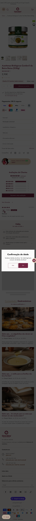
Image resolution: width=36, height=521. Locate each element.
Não (13, 265)
